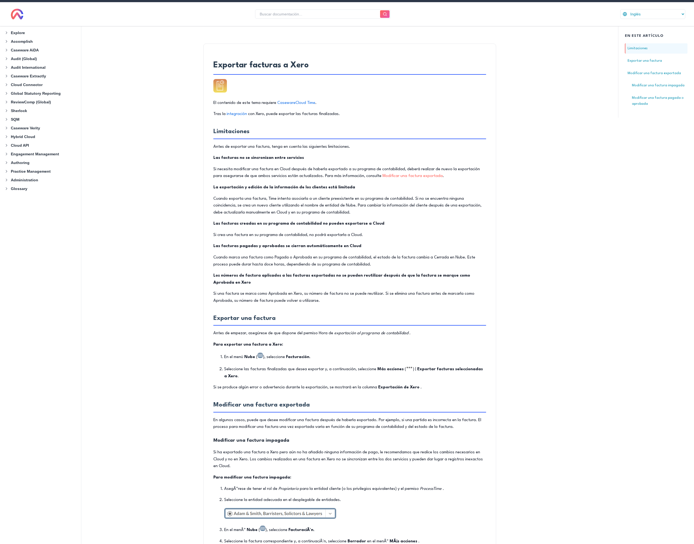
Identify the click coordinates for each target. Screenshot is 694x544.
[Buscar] (385, 14)
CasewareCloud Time (296, 103)
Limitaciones (638, 48)
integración (237, 114)
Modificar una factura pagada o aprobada (658, 101)
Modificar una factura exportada (413, 176)
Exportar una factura (645, 61)
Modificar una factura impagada (658, 85)
